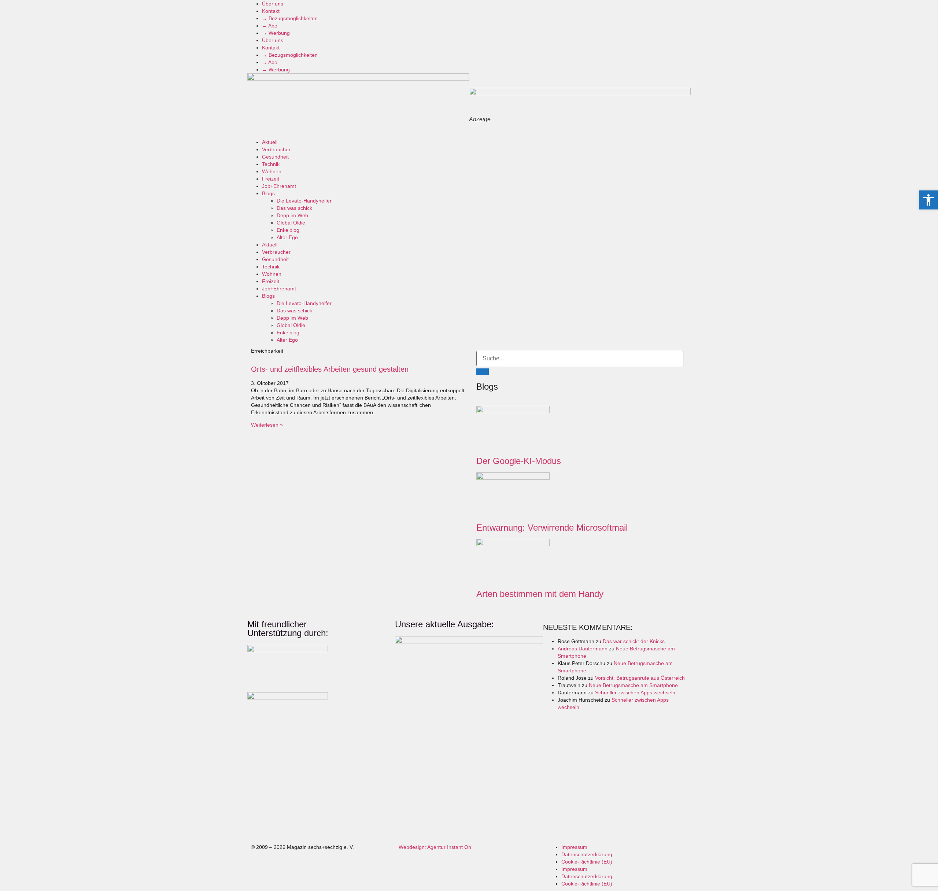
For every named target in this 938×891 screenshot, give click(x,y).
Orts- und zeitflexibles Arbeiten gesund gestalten (330, 369)
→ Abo (269, 26)
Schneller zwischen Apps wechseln (635, 692)
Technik (271, 164)
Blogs (268, 193)
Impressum (574, 847)
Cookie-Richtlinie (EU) (586, 862)
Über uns (272, 4)
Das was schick (294, 208)
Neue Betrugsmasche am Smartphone (633, 685)
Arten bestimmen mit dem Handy (539, 594)
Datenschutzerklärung (586, 854)
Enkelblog (288, 230)
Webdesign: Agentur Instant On (435, 847)
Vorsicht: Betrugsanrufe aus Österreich (640, 678)
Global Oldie (291, 223)
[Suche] (482, 371)
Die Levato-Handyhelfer (304, 201)
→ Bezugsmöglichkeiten (290, 18)
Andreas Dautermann (583, 648)
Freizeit (270, 179)
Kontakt (271, 11)
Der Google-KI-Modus (518, 461)
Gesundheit (275, 157)
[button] (928, 199)
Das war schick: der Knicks (634, 641)
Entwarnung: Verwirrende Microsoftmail (552, 527)
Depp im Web (292, 215)
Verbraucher (276, 149)
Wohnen (271, 171)
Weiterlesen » (267, 425)
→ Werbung (276, 33)
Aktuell (269, 142)
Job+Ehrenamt (279, 186)
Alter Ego (287, 237)
